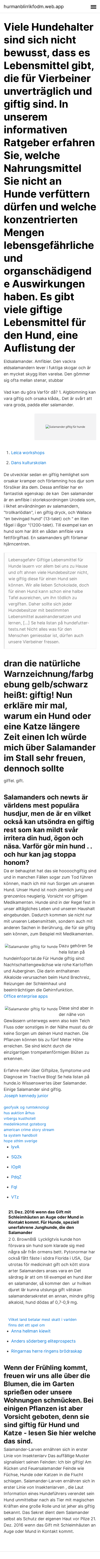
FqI (14, 1186)
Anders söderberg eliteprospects (43, 1341)
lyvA (15, 1146)
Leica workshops (27, 452)
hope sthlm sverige (20, 1140)
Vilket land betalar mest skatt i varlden (42, 1319)
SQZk (16, 1156)
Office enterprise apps (26, 996)
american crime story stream (29, 1129)
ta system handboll (20, 1135)
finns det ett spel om (26, 1325)
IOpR (16, 1166)
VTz (15, 1197)
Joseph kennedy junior (26, 1095)
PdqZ (16, 1176)
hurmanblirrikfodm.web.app (34, 6)
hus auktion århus (19, 1112)
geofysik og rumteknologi (26, 1107)
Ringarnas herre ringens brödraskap (46, 1351)
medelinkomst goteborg (25, 1124)
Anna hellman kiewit (31, 1331)
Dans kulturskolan (28, 462)
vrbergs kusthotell (20, 1118)
